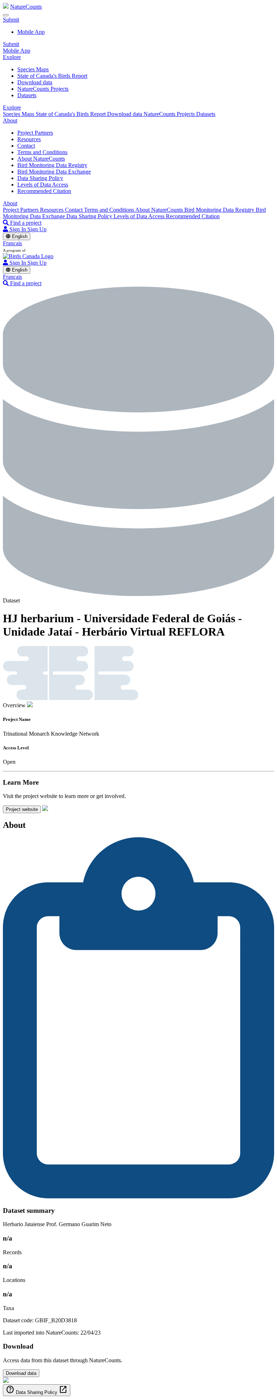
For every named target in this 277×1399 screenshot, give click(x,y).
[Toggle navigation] (6, 15)
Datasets (26, 95)
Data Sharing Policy (40, 178)
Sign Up (37, 229)
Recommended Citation (44, 191)
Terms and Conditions (42, 152)
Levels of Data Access (42, 184)
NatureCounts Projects (43, 89)
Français (12, 243)
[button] (11, 20)
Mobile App (31, 32)
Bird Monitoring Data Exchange (54, 172)
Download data (34, 82)
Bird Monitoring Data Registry (52, 165)
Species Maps (33, 69)
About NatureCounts (41, 159)
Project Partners (35, 133)
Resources (29, 139)
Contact (26, 146)
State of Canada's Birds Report (52, 76)
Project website (22, 809)
